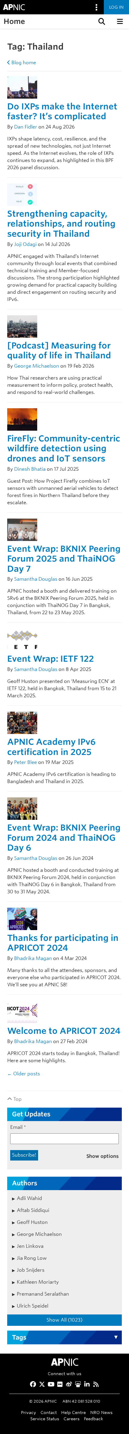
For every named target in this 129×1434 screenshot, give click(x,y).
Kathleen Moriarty (38, 1282)
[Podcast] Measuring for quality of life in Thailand (59, 350)
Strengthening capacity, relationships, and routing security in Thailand (61, 224)
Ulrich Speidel (32, 1306)
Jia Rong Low (32, 1258)
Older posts (23, 1074)
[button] (101, 21)
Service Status (44, 1418)
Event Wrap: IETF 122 (50, 659)
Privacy (28, 1412)
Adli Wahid (29, 1198)
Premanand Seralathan (43, 1294)
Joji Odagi (25, 244)
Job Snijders (30, 1270)
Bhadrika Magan (33, 958)
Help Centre (73, 1412)
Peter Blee (25, 762)
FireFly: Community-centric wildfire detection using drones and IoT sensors (63, 448)
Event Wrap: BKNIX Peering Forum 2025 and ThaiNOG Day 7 (64, 559)
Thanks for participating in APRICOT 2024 (62, 943)
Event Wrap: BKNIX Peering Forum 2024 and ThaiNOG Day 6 (64, 838)
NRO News (101, 1412)
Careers (72, 1418)
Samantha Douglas (35, 579)
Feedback (93, 1418)
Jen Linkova (30, 1246)
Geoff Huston (32, 1222)
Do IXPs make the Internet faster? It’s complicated (62, 111)
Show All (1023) (64, 1320)
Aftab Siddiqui (33, 1210)
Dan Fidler (25, 127)
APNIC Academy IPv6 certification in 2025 (51, 747)
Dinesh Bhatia (30, 469)
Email (18, 1127)
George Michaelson (36, 366)
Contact (48, 1412)
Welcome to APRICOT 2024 (64, 1031)
